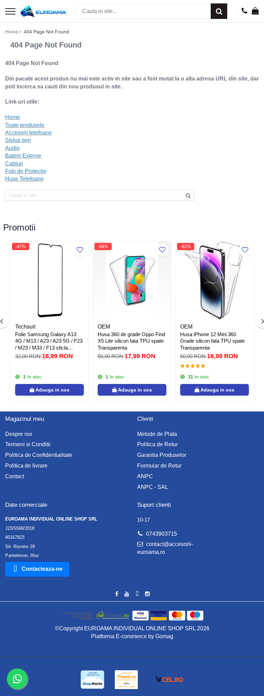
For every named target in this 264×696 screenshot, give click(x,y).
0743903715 (161, 534)
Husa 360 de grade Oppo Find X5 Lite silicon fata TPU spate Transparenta (131, 341)
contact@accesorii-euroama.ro (165, 548)
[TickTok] (137, 594)
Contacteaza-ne (42, 569)
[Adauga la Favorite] (80, 250)
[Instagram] (147, 594)
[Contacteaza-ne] (244, 11)
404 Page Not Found (46, 31)
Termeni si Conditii (28, 444)
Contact (14, 476)
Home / (13, 31)
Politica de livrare (26, 466)
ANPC (145, 476)
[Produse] (10, 12)
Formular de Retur (159, 466)
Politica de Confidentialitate (38, 455)
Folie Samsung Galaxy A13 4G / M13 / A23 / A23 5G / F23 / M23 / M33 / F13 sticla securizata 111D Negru (48, 341)
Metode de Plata (157, 434)
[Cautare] (219, 11)
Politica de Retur (157, 444)
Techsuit (25, 327)
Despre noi (18, 434)
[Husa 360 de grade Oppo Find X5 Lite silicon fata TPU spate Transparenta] (132, 280)
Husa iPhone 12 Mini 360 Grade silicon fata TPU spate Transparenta (212, 341)
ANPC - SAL (152, 487)
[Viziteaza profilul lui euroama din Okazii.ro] (126, 679)
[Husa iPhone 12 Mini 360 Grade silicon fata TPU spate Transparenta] (214, 280)
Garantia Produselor (161, 455)
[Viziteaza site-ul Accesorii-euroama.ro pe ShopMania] (92, 679)
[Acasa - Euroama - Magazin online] (43, 11)
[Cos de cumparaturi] (255, 11)
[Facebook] (116, 594)
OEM (104, 327)
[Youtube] (126, 594)
